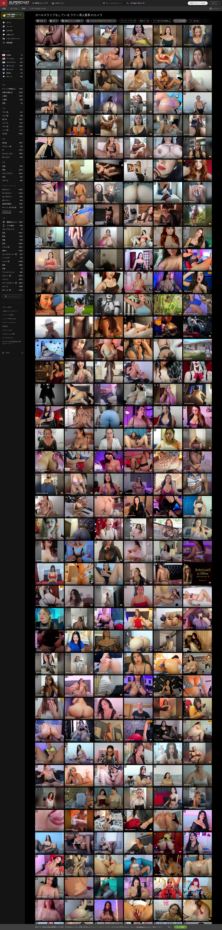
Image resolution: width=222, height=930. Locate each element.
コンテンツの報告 (7, 315)
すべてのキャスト (7, 338)
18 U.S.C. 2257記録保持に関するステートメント (12, 342)
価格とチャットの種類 (72, 21)
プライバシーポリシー (9, 322)
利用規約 (5, 326)
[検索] (127, 3)
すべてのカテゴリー (14, 296)
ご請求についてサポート (10, 311)
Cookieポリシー (143, 927)
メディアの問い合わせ (9, 319)
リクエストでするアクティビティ (101, 21)
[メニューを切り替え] (3, 3)
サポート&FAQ (7, 307)
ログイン (214, 3)
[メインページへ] (19, 3)
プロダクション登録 (8, 334)
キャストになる (7, 330)
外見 (41, 21)
